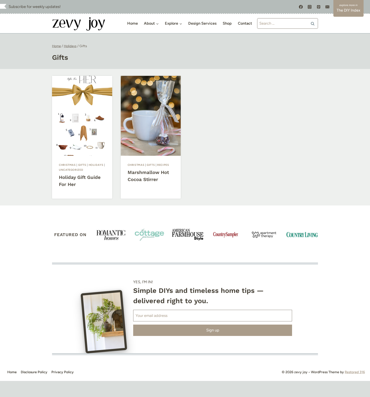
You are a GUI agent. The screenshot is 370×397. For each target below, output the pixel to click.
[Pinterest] (318, 7)
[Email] (327, 7)
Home (132, 23)
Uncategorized (71, 169)
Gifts (82, 164)
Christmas (67, 164)
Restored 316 (355, 372)
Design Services (202, 23)
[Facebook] (301, 7)
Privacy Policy (62, 372)
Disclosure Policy (34, 372)
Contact (245, 23)
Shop (227, 23)
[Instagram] (309, 7)
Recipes (163, 164)
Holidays (96, 164)
